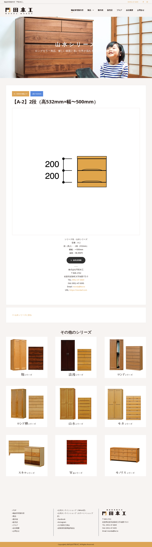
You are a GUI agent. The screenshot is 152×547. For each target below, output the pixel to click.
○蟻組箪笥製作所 (18, 513)
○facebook (61, 519)
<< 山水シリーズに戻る (22, 315)
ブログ (119, 10)
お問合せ (140, 10)
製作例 (100, 10)
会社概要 (129, 10)
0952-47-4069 (78, 280)
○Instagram (61, 522)
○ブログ (15, 525)
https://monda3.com (78, 290)
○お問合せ (15, 531)
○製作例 (15, 519)
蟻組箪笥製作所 (77, 10)
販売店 (110, 10)
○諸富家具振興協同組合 (66, 528)
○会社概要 (15, 528)
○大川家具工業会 (63, 525)
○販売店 (15, 522)
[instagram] (147, 2)
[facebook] (143, 2)
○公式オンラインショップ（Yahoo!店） (72, 510)
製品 (89, 10)
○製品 (14, 516)
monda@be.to (79, 286)
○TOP (14, 510)
